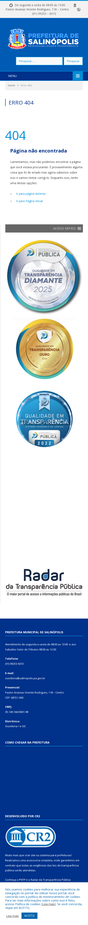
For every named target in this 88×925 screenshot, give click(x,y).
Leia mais (48, 904)
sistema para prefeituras (55, 855)
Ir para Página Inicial (29, 201)
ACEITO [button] (29, 915)
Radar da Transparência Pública (51, 880)
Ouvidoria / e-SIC (15, 726)
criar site (30, 855)
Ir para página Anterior (31, 194)
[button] (64, 228)
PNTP (22, 880)
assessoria (33, 860)
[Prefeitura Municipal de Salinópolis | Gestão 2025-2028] (44, 38)
